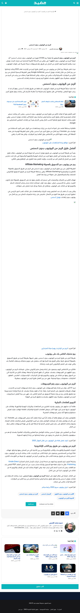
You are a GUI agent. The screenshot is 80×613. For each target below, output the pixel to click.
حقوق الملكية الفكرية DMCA (31, 609)
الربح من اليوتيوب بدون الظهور (64, 494)
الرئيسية (53, 11)
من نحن (20, 609)
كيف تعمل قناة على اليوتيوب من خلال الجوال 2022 (50, 441)
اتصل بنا (59, 609)
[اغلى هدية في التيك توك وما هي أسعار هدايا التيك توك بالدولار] (12, 548)
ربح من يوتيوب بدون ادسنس (28, 494)
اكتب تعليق (40, 587)
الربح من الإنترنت (45, 11)
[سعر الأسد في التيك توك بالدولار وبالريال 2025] (49, 548)
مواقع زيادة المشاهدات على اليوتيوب (55, 143)
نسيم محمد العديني (54, 49)
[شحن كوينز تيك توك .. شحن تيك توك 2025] (68, 548)
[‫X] (59, 531)
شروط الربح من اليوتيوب (65, 498)
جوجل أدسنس (56, 197)
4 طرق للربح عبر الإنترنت (50, 574)
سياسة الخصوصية (44, 609)
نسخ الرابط (31, 504)
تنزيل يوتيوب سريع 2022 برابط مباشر (55, 487)
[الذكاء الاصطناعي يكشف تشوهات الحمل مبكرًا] (70, 103)
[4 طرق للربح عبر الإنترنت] (49, 568)
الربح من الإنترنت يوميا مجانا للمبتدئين (54, 348)
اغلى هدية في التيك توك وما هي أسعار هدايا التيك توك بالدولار (13, 556)
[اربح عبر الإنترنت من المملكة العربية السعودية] (68, 568)
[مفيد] (40, 3)
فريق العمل (53, 609)
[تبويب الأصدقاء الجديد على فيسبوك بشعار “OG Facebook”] (33, 103)
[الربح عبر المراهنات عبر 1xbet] (31, 548)
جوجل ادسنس (45, 494)
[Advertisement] (40, 28)
